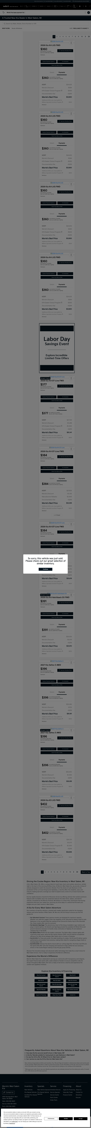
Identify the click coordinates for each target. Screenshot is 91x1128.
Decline (66, 1118)
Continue (45, 569)
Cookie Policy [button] (14, 1121)
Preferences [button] (12, 1123)
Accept (80, 1118)
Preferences (51, 1118)
